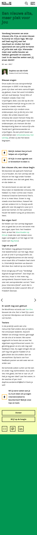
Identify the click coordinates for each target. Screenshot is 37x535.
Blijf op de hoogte (18, 419)
